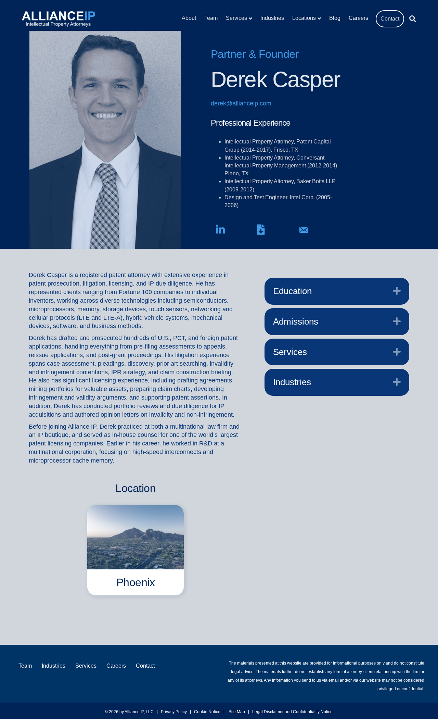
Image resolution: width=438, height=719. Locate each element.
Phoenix (135, 582)
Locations (304, 18)
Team (211, 18)
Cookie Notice (207, 711)
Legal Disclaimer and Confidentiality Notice (293, 711)
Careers (358, 18)
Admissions (295, 321)
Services (236, 18)
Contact (390, 19)
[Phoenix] (135, 537)
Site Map (237, 711)
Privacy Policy (174, 711)
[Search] (410, 19)
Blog (334, 18)
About (189, 18)
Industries (272, 18)
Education (292, 291)
